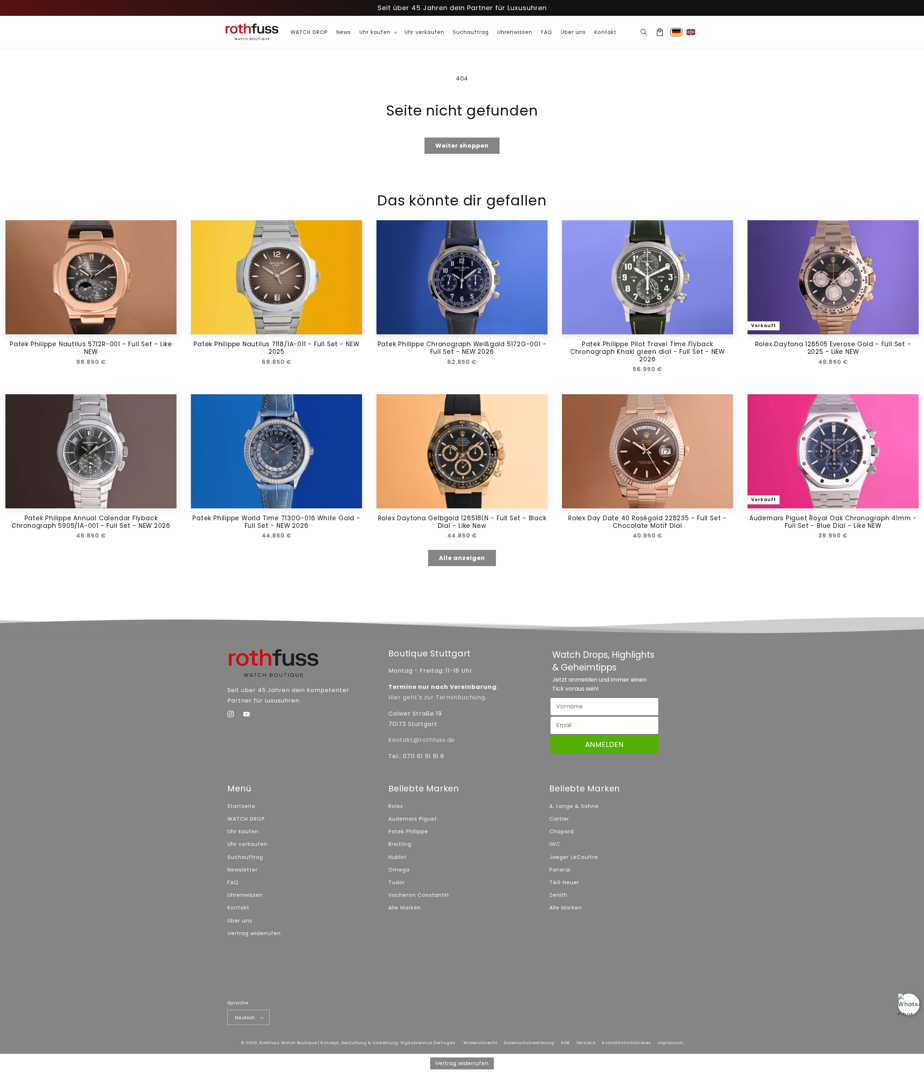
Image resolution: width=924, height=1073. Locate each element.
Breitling (399, 844)
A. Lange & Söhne (573, 806)
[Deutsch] (676, 32)
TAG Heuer (564, 882)
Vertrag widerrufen (254, 933)
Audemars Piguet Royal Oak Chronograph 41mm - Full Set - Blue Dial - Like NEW (833, 522)
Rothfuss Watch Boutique (288, 1043)
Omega (399, 869)
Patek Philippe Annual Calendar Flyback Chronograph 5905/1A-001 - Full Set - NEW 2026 (91, 522)
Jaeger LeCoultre (573, 857)
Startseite (241, 806)
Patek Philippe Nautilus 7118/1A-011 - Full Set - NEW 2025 (276, 348)
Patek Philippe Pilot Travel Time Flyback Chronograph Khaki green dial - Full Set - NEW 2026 (647, 351)
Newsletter (242, 869)
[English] (691, 32)
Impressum (670, 1043)
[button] (644, 32)
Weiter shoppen (462, 146)
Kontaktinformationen (626, 1043)
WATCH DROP (246, 818)
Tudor (396, 882)
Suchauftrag (245, 857)
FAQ (233, 882)
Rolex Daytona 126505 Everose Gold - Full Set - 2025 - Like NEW (833, 348)
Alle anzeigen (462, 558)
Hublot (397, 857)
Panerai (560, 869)
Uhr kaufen (242, 831)
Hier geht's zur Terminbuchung (436, 697)
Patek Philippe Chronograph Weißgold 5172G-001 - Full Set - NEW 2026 (462, 348)
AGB (565, 1043)
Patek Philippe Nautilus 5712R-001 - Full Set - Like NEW (91, 348)
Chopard (561, 831)
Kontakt (238, 907)
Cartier (559, 818)
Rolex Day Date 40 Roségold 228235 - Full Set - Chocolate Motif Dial (647, 522)
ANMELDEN (604, 744)
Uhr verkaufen (247, 844)
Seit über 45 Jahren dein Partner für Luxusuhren (462, 7)
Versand (586, 1043)
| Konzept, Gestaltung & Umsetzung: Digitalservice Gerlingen (386, 1043)
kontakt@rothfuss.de (421, 740)
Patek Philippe (408, 831)
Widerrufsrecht (480, 1043)
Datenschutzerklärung (529, 1043)
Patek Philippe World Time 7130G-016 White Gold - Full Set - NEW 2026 (276, 522)
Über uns (239, 920)
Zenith (558, 895)
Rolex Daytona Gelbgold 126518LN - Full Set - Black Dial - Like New (462, 522)
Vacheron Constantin (418, 895)
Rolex (395, 806)
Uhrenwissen (245, 895)
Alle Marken (404, 907)
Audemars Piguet (412, 818)
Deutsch (245, 1017)
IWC (555, 844)
